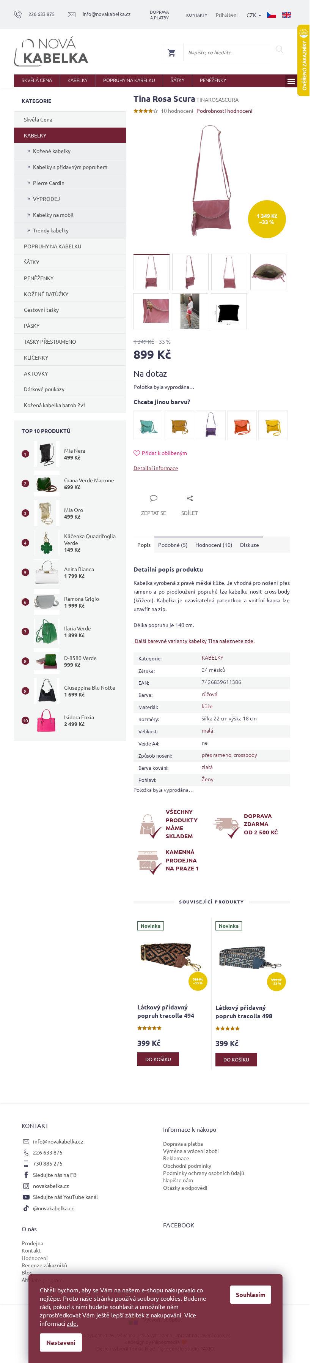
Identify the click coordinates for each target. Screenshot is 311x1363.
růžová (209, 694)
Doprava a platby (159, 15)
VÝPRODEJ (46, 198)
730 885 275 (48, 1163)
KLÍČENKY (36, 357)
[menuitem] (37, 80)
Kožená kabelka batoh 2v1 (55, 404)
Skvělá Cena (38, 119)
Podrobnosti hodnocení (224, 110)
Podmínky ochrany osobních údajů (203, 1172)
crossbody (245, 754)
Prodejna (32, 1243)
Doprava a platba (183, 1143)
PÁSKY (31, 325)
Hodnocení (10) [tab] (213, 544)
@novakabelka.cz (53, 1208)
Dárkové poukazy (44, 388)
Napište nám (178, 1180)
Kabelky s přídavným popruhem (70, 166)
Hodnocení (35, 1257)
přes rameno (216, 754)
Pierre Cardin (48, 182)
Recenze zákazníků (44, 1265)
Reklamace (176, 1158)
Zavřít (149, 489)
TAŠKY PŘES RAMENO (50, 341)
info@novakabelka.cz (58, 1141)
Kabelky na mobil (53, 214)
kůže (207, 706)
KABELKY (35, 135)
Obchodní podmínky (187, 1165)
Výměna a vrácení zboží (191, 1150)
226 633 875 (48, 1152)
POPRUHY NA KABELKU (53, 246)
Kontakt (31, 1250)
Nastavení (60, 1342)
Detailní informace (156, 467)
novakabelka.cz (51, 1185)
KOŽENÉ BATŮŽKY (46, 294)
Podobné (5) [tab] (173, 544)
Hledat (279, 49)
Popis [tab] (144, 544)
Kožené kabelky (52, 150)
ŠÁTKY (31, 262)
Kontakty (196, 15)
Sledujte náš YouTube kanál (65, 1196)
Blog (27, 1272)
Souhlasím (250, 1294)
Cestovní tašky (41, 309)
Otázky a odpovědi (185, 1187)
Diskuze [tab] (249, 544)
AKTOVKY (36, 373)
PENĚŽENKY (38, 278)
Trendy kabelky (51, 230)
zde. (72, 1323)
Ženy (208, 779)
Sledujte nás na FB (55, 1174)
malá (207, 730)
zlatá (207, 767)
